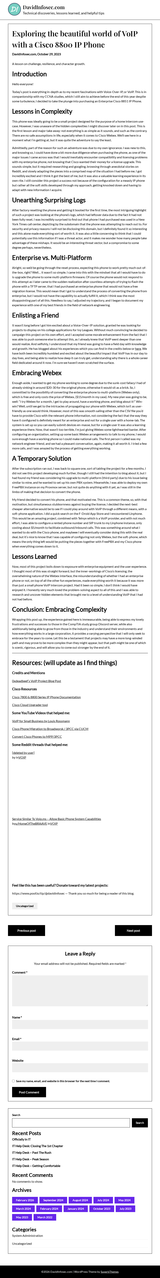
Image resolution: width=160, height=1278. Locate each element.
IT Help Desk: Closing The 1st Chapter (37, 1146)
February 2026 (25, 1200)
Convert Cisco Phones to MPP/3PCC (37, 736)
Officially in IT (21, 1139)
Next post (133, 930)
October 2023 (101, 1208)
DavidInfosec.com (44, 7)
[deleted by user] (23, 752)
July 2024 (103, 1200)
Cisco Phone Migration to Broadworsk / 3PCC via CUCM (50, 729)
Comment (19, 972)
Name (17, 1017)
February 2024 (49, 1208)
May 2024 (124, 1200)
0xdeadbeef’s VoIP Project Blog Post (36, 681)
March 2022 (44, 1217)
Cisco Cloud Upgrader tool (30, 705)
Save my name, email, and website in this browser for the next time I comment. (63, 1081)
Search (16, 1115)
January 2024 (76, 1208)
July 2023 (125, 1208)
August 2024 (80, 1200)
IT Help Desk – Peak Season (30, 1159)
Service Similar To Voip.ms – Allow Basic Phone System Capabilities (56, 819)
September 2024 (53, 1200)
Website (17, 1060)
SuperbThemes (110, 1271)
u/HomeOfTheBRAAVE (31, 823)
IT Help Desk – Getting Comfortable (36, 1165)
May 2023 (22, 1217)
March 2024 (23, 1208)
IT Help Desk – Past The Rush (31, 1152)
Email (16, 1039)
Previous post (26, 930)
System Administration (27, 1235)
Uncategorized (25, 906)
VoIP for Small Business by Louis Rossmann (41, 721)
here (138, 348)
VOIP (22, 757)
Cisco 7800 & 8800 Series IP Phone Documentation (46, 697)
